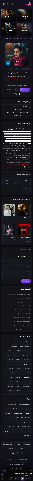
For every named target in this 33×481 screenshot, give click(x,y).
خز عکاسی (7, 418)
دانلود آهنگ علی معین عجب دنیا (22, 321)
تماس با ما (18, 444)
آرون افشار (27, 382)
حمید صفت (18, 382)
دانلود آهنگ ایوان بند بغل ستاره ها (21, 317)
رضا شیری (9, 351)
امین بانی (9, 164)
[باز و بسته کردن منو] (3, 4)
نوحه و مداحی (21, 448)
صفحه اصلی (27, 444)
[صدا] (2, 478)
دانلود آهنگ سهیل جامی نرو (23, 302)
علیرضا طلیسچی (17, 351)
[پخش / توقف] (22, 478)
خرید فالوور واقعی (13, 409)
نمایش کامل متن (7, 124)
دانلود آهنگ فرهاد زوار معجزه (23, 329)
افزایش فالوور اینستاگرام (23, 426)
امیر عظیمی (10, 368)
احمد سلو (18, 359)
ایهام (6, 373)
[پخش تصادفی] (15, 478)
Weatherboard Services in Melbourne (20, 431)
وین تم (12, 464)
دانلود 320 (16, 110)
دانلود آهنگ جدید (24, 39)
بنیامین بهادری (26, 386)
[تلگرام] (16, 468)
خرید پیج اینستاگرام (24, 409)
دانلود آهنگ (22, 76)
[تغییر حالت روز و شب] (12, 4)
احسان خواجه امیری (24, 346)
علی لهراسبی (14, 346)
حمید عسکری (26, 355)
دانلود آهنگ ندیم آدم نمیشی (23, 313)
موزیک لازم (15, 418)
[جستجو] (7, 4)
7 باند (12, 377)
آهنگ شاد (8, 413)
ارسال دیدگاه (26, 281)
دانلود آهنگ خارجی (16, 453)
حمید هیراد (17, 355)
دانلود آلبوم (11, 448)
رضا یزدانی (27, 351)
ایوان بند (18, 368)
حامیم (17, 386)
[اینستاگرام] (20, 468)
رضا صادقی (26, 342)
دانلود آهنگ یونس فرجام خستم (22, 310)
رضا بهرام (21, 373)
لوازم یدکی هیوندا (11, 426)
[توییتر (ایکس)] (12, 468)
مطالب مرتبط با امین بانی (20, 199)
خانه (31, 39)
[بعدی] (26, 478)
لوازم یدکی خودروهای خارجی (23, 422)
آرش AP (11, 382)
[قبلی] (19, 478)
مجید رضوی (10, 386)
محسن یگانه (26, 359)
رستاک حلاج (19, 391)
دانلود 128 (16, 116)
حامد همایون (26, 377)
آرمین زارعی (10, 391)
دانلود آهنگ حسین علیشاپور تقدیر (21, 298)
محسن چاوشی (18, 342)
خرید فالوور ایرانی (12, 404)
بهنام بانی (13, 373)
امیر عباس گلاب (7, 355)
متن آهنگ (15, 94)
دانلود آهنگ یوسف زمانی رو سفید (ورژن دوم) (19, 294)
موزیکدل (27, 413)
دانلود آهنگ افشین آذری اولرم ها (22, 306)
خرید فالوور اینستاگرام (24, 404)
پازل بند (18, 377)
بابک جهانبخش (9, 359)
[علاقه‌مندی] (2, 474)
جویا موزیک (6, 431)
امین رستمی (26, 368)
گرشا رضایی (26, 364)
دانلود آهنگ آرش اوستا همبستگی (22, 325)
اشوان (27, 373)
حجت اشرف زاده (17, 364)
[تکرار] (29, 478)
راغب (9, 364)
